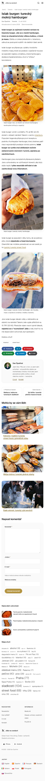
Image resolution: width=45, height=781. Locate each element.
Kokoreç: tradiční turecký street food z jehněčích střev (15, 437)
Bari (23, 648)
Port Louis (36, 674)
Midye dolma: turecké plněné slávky (18, 474)
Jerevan (7, 660)
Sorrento (27, 686)
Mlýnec (26, 666)
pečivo (8, 673)
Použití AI (28, 722)
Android (19, 744)
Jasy (30, 658)
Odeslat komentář (13, 591)
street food (16, 342)
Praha (22, 678)
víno (5, 694)
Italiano (7, 768)
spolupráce (37, 686)
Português (27, 768)
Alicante (5, 648)
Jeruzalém (21, 661)
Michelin (15, 666)
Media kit (28, 711)
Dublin (21, 654)
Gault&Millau (8, 657)
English (7, 764)
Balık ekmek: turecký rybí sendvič (17, 510)
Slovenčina (8, 773)
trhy (27, 690)
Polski (17, 768)
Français (28, 764)
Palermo (28, 670)
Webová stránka (10, 580)
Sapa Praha (8, 682)
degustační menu (9, 654)
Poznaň (11, 678)
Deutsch (39, 764)
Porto (4, 678)
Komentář (8, 527)
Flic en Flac (32, 654)
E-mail (7, 567)
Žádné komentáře (27, 24)
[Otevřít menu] (42, 3)
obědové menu (11, 670)
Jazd (37, 657)
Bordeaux (5, 651)
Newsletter (5, 711)
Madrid (21, 663)
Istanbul (6, 342)
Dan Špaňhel (6, 21)
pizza (29, 674)
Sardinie (19, 682)
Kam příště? (6, 715)
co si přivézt (23, 651)
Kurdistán (6, 663)
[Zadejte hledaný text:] (38, 3)
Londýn (14, 663)
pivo (19, 673)
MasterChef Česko (32, 663)
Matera (5, 667)
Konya (31, 661)
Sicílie (30, 681)
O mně (15, 379)
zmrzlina (14, 694)
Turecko (10, 9)
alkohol (15, 648)
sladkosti (12, 686)
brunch (13, 651)
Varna (36, 691)
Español (17, 764)
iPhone (8, 744)
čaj (34, 651)
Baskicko (31, 648)
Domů (4, 9)
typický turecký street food (15, 247)
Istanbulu (39, 135)
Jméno (7, 557)
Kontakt (21, 379)
